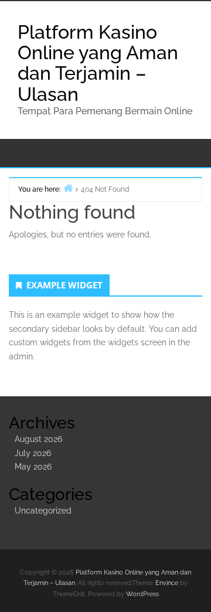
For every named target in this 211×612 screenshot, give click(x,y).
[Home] (68, 188)
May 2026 (33, 466)
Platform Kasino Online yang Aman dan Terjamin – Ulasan (98, 63)
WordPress (142, 594)
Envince (166, 583)
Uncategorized (43, 510)
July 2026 (33, 453)
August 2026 (38, 439)
